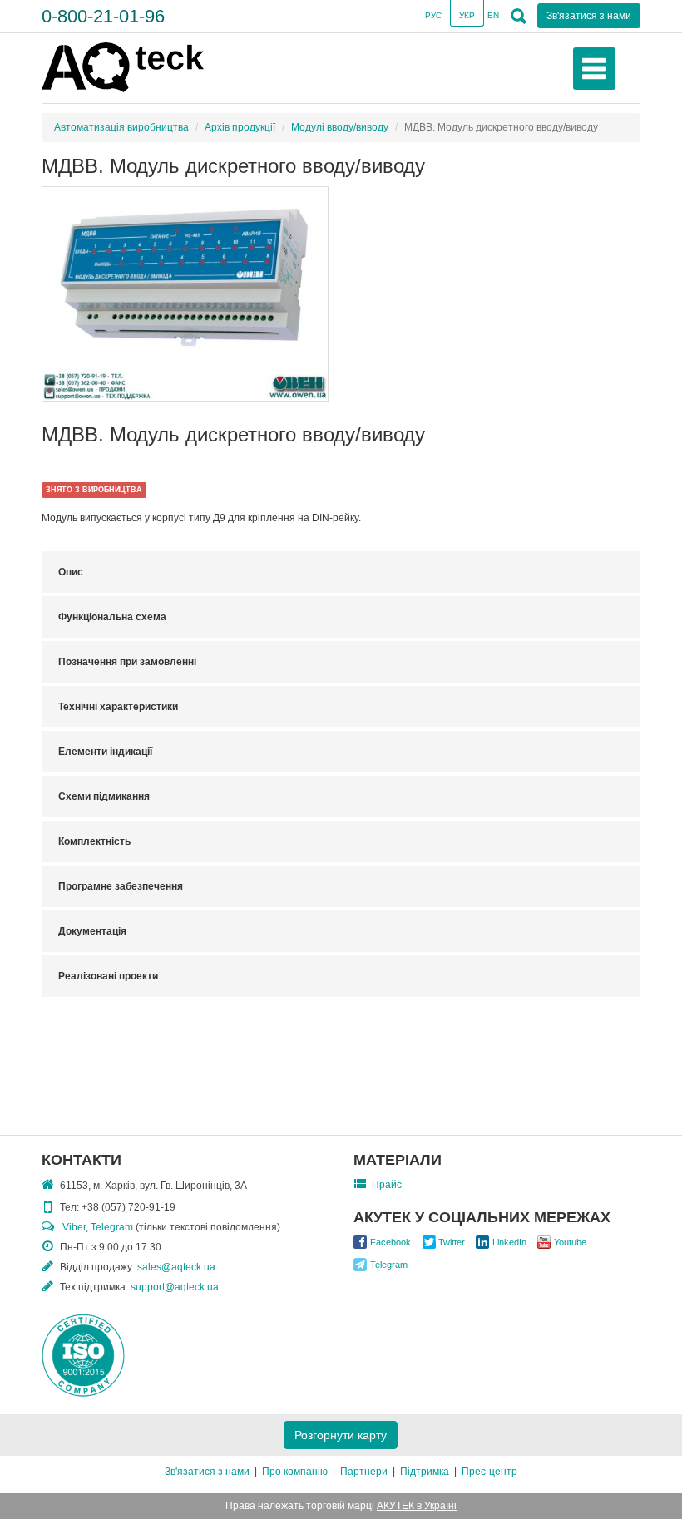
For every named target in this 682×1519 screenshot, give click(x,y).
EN (493, 15)
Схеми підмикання (104, 796)
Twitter (451, 1242)
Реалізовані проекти (108, 976)
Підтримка (424, 1471)
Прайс (387, 1185)
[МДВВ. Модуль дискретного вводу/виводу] (185, 294)
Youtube (570, 1242)
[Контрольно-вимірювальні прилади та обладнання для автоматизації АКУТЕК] (123, 66)
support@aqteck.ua (175, 1287)
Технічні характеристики (118, 707)
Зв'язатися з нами (207, 1471)
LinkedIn (509, 1242)
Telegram (112, 1227)
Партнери (364, 1471)
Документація (92, 931)
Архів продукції (240, 127)
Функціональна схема (112, 617)
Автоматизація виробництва (121, 127)
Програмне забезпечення (120, 886)
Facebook (390, 1242)
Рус (433, 15)
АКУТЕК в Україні (417, 1506)
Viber (74, 1227)
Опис (70, 572)
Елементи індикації (105, 751)
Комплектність (94, 841)
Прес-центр (489, 1471)
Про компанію (295, 1471)
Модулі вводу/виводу (339, 127)
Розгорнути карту (340, 1435)
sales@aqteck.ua (176, 1267)
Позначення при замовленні (127, 662)
